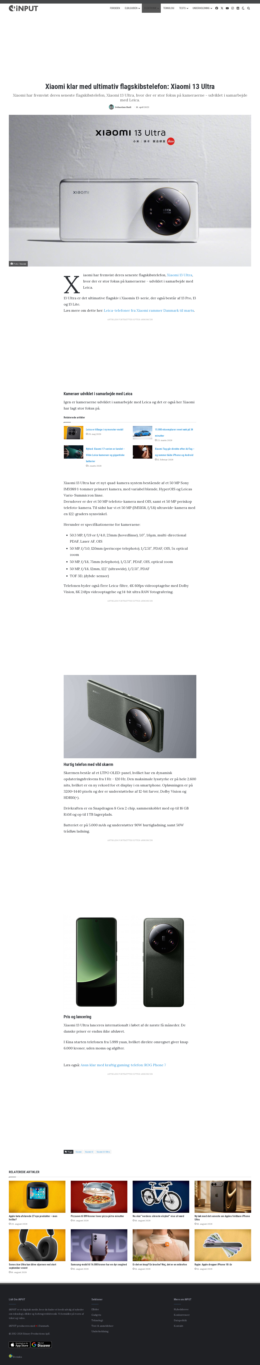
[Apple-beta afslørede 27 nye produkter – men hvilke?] (37, 1197)
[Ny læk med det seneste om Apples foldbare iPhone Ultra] (223, 1197)
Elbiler (95, 1309)
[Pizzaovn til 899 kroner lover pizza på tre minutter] (99, 1197)
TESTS (182, 8)
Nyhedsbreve (181, 1309)
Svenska (17, 1356)
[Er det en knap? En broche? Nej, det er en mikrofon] (161, 1245)
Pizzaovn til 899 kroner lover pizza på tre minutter (97, 1216)
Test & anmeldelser (102, 1325)
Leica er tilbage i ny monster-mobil (104, 429)
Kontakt (178, 1325)
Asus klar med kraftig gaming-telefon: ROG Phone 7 (123, 1065)
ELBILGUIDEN (131, 8)
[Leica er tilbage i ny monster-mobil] (73, 432)
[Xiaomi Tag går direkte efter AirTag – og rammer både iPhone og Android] (142, 452)
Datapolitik (180, 1320)
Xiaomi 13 (89, 1152)
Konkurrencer (182, 1314)
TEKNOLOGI (168, 8)
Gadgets (96, 1314)
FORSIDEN (115, 8)
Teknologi (97, 1320)
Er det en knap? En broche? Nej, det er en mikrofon (160, 1264)
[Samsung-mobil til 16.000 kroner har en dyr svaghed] (99, 1245)
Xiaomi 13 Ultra (179, 275)
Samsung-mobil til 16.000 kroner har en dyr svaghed (99, 1264)
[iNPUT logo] (23, 8)
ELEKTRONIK (150, 8)
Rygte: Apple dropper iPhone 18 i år (213, 1264)
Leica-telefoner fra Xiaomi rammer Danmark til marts (149, 310)
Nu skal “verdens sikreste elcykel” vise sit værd (158, 1216)
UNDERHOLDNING (201, 8)
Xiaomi (79, 1152)
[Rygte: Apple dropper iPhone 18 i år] (223, 1245)
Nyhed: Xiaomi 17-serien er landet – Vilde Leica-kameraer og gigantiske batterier (105, 455)
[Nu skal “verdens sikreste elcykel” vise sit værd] (161, 1197)
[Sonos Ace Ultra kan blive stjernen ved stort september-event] (37, 1245)
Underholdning (100, 1331)
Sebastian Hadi (123, 107)
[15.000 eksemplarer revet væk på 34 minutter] (142, 432)
